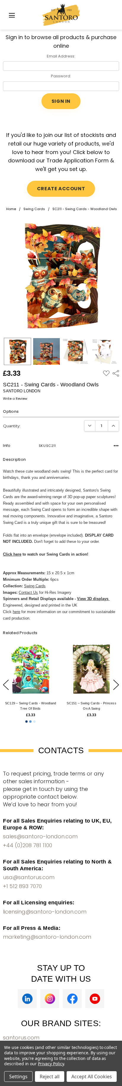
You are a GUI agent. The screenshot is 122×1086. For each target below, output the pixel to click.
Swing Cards (35, 586)
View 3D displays (93, 598)
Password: (61, 76)
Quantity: (11, 425)
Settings (18, 1076)
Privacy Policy (51, 1063)
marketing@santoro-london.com (47, 937)
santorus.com (21, 1037)
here (16, 612)
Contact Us (28, 592)
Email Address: (61, 56)
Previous (6, 685)
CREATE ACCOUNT (61, 188)
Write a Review (15, 399)
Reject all (50, 1076)
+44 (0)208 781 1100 (27, 845)
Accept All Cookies (91, 1076)
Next (116, 685)
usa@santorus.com (28, 877)
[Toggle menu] (12, 15)
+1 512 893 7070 (22, 886)
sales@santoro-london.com (40, 836)
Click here (12, 554)
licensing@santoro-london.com (44, 911)
